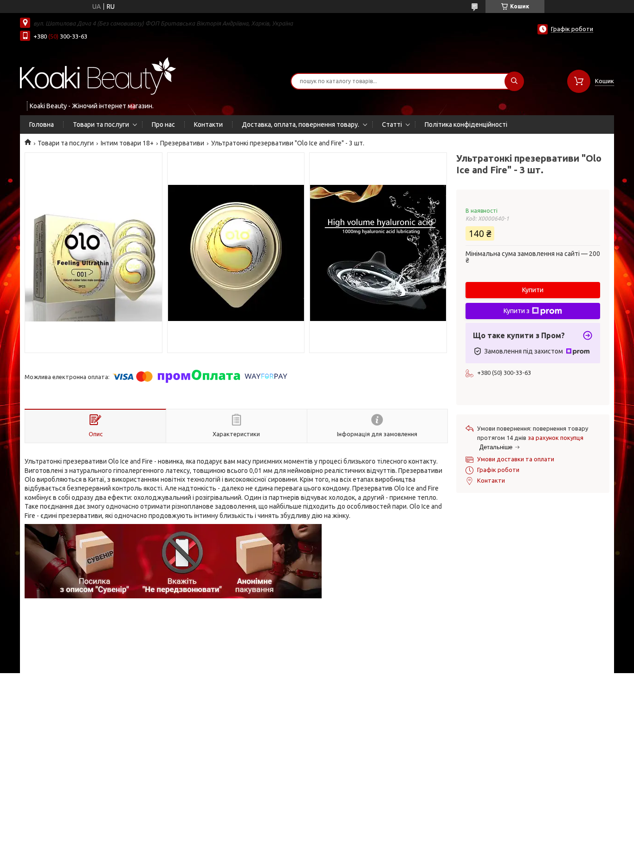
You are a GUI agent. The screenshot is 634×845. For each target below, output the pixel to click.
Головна (41, 124)
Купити (532, 290)
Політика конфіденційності (466, 124)
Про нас (163, 124)
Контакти (208, 124)
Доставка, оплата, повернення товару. (300, 124)
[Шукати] (514, 81)
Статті (392, 124)
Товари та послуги (101, 124)
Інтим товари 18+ (127, 143)
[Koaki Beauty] (98, 75)
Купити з (517, 310)
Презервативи (182, 143)
